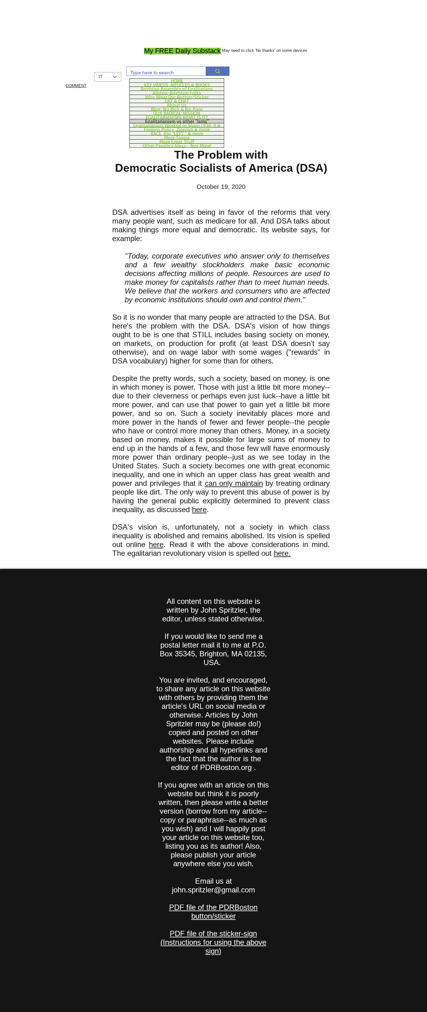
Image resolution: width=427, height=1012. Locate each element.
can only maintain (234, 483)
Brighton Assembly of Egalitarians (177, 89)
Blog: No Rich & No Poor (177, 109)
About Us (177, 105)
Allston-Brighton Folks (177, 93)
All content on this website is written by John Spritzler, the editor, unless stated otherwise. (213, 610)
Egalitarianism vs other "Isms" (177, 121)
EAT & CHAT (177, 101)
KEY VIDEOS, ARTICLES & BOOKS (177, 84)
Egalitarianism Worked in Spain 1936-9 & (176, 125)
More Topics (177, 137)
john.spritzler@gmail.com (213, 890)
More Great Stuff (176, 141)
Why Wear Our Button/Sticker (176, 97)
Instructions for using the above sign (214, 946)
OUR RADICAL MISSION (176, 113)
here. (282, 553)
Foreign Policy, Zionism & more (177, 129)
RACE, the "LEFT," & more (177, 133)
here (199, 509)
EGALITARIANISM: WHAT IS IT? (177, 117)
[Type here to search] (217, 71)
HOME (177, 80)
